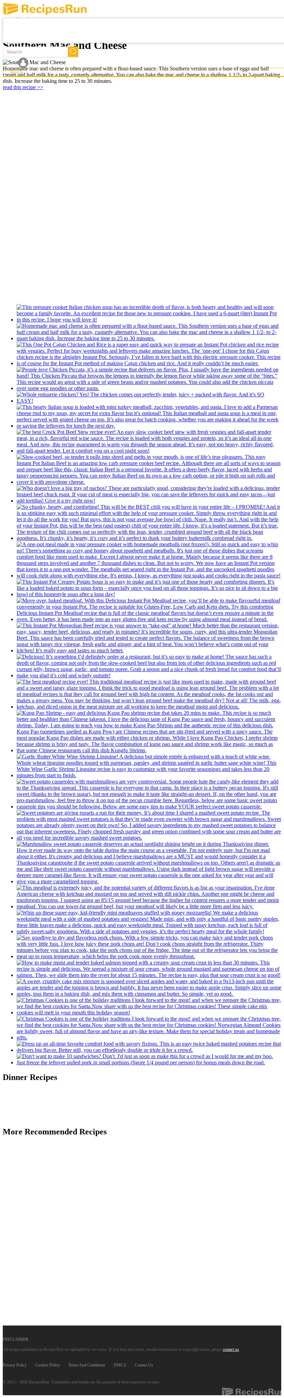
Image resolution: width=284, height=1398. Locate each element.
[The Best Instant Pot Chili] (149, 522)
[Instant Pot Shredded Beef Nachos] (149, 494)
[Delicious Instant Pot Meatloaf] (149, 610)
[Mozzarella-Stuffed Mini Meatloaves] (149, 922)
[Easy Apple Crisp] (149, 987)
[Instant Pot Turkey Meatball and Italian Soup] (149, 416)
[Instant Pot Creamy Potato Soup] (149, 588)
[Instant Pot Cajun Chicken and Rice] (149, 354)
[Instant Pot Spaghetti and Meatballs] (149, 560)
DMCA (120, 1365)
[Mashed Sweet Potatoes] (149, 825)
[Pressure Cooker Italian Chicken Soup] (149, 313)
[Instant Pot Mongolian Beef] (149, 638)
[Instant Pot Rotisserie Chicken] (149, 398)
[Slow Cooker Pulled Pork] (149, 1059)
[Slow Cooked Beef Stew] (149, 666)
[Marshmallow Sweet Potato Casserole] (149, 863)
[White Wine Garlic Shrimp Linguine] (149, 766)
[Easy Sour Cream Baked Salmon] (149, 969)
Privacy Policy (15, 1365)
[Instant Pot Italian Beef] (149, 469)
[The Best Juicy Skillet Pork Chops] (149, 947)
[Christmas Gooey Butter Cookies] (149, 1006)
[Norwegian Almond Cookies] (149, 1028)
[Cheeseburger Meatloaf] (149, 897)
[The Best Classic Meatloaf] (149, 694)
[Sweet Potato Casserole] (149, 794)
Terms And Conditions (86, 1365)
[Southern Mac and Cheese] (149, 332)
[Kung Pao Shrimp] (149, 732)
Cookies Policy (47, 1365)
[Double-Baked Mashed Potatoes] (149, 1047)
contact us (231, 1349)
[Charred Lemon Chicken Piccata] (149, 379)
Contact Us (144, 1365)
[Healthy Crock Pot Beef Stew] (149, 441)
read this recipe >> (23, 87)
